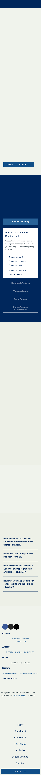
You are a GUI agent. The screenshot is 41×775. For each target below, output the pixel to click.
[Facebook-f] (5, 627)
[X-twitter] (16, 627)
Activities (20, 750)
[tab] (20, 222)
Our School (20, 737)
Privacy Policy (19, 695)
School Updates (20, 756)
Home (20, 724)
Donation (20, 763)
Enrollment (20, 731)
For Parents (20, 744)
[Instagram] (11, 627)
